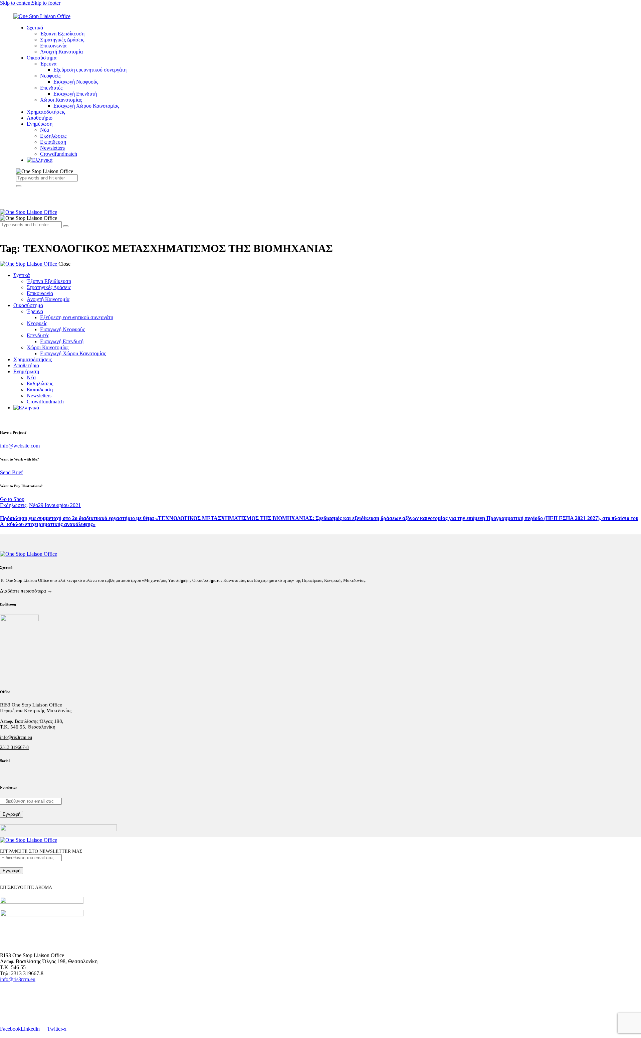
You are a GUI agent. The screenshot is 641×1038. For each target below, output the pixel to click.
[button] (3, 231)
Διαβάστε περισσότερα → (26, 591)
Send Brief (11, 472)
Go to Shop (12, 499)
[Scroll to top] (3, 1035)
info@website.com (20, 445)
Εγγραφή (11, 814)
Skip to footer (46, 3)
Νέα (33, 505)
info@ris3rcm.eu (16, 737)
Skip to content (16, 3)
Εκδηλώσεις (13, 505)
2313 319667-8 (14, 747)
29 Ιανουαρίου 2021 (59, 505)
